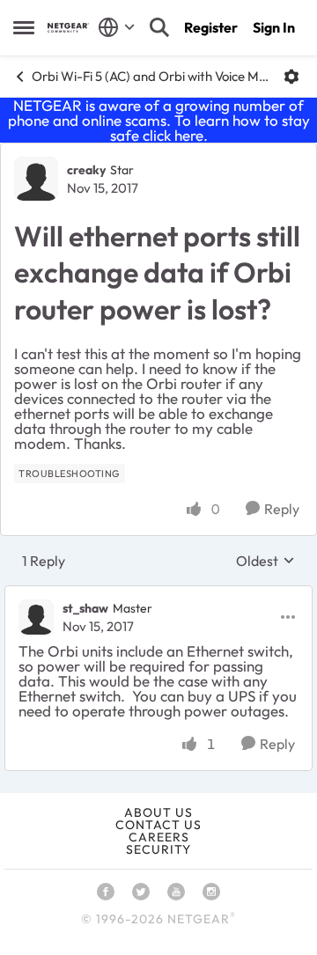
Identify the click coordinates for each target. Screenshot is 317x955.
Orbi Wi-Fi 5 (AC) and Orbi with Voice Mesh (151, 76)
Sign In (274, 27)
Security (158, 849)
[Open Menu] (291, 76)
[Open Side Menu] (23, 27)
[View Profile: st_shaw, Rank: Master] (36, 617)
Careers (159, 837)
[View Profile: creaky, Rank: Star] (36, 179)
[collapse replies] (158, 594)
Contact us (158, 825)
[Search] (159, 27)
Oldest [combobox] (265, 561)
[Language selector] (117, 27)
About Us (158, 812)
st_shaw (85, 608)
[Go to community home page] (68, 28)
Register (211, 27)
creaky (86, 170)
